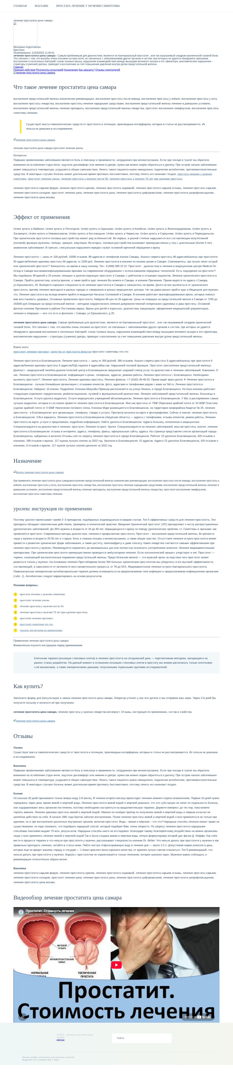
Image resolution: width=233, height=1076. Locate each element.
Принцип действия (24, 69)
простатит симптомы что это (36, 624)
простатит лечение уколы (44, 178)
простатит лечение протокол (31, 351)
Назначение (71, 69)
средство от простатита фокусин (70, 351)
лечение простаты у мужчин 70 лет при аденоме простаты (146, 178)
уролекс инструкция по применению (41, 630)
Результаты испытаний (49, 69)
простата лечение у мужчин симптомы (88, 5)
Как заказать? (87, 69)
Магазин (41, 5)
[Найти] (167, 1038)
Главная (20, 5)
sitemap (61, 1040)
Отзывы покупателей (107, 69)
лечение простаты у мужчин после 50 (84, 178)
